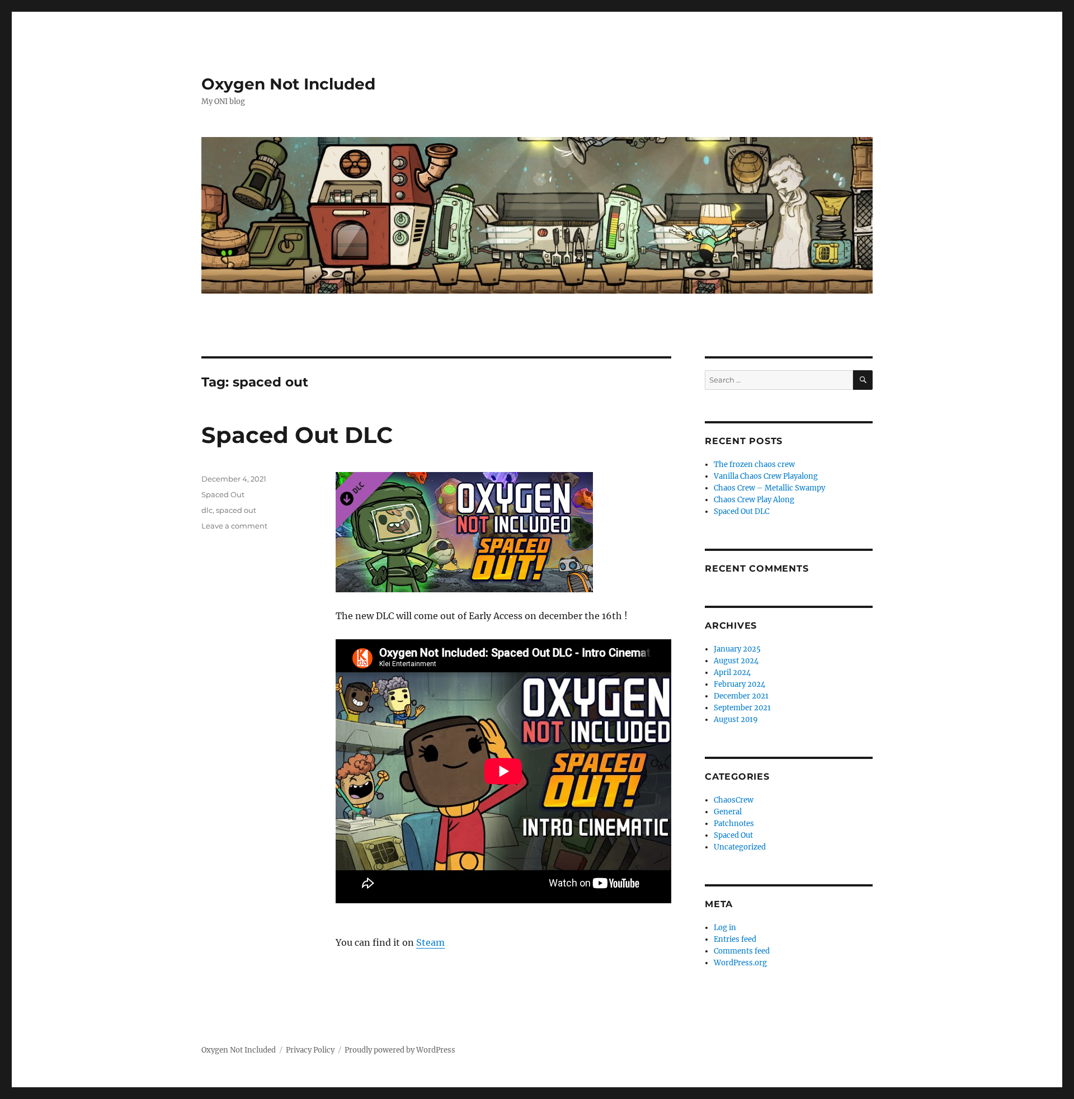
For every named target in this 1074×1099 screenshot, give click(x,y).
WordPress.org (740, 963)
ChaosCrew (733, 800)
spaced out (236, 510)
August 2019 (736, 719)
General (728, 812)
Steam (430, 942)
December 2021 (741, 696)
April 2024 (732, 672)
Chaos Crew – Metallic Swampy (769, 488)
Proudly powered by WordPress (400, 1050)
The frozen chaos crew (754, 464)
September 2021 (742, 708)
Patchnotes (734, 823)
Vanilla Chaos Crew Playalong (766, 476)
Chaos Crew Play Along (754, 499)
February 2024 (739, 684)
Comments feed (742, 951)
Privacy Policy (310, 1050)
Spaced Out (222, 494)
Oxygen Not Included (288, 83)
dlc (207, 510)
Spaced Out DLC (297, 435)
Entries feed (735, 939)
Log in (725, 927)
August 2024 (736, 661)
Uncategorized (740, 847)
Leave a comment (234, 525)
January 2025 (737, 649)
